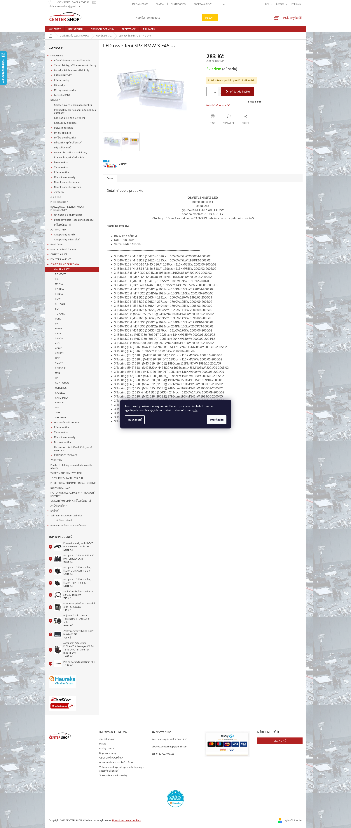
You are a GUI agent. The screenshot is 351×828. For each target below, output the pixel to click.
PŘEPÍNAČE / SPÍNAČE (65, 455)
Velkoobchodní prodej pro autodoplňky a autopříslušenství (121, 769)
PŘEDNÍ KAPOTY (63, 75)
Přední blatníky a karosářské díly (72, 61)
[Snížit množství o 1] (219, 94)
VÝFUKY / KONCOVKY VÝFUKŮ (66, 473)
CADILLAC (60, 393)
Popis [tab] (110, 178)
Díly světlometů (62, 148)
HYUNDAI (59, 289)
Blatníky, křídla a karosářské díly (72, 70)
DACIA (58, 333)
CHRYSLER (60, 417)
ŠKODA (59, 338)
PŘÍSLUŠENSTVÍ (62, 225)
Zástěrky (59, 192)
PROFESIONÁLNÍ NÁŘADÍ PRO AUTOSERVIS (73, 483)
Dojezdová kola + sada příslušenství (74, 220)
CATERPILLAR (62, 398)
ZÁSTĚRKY (56, 460)
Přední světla (61, 172)
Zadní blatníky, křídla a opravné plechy (75, 65)
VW (56, 324)
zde (195, 410)
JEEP (57, 412)
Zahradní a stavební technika (66, 516)
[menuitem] (54, 29)
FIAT (57, 378)
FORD (58, 319)
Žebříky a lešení (63, 521)
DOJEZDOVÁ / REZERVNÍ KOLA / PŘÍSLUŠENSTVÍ (67, 208)
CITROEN (60, 304)
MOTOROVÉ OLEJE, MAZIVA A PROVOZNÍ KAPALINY (72, 494)
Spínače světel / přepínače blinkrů (73, 105)
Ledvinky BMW (62, 95)
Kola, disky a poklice (65, 123)
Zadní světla (61, 167)
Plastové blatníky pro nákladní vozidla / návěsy (71, 466)
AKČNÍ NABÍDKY (58, 506)
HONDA (59, 294)
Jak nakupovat (140, 4)
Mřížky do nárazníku (65, 90)
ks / (280, 740)
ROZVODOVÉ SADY (60, 488)
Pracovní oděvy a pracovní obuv (68, 525)
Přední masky (61, 80)
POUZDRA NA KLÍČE (60, 259)
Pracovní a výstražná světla (69, 157)
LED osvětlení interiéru (66, 422)
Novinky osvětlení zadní (67, 182)
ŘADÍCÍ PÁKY (57, 245)
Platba (160, 4)
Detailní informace (216, 105)
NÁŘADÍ (54, 511)
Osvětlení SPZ (62, 269)
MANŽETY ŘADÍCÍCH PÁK (63, 249)
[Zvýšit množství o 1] (219, 89)
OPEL (58, 358)
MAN (57, 373)
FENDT (58, 328)
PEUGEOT (60, 274)
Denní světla (61, 162)
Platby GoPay (178, 4)
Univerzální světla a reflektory (70, 153)
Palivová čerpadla (64, 128)
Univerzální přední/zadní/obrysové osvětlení (73, 448)
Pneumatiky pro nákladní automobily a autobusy (75, 111)
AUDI (57, 343)
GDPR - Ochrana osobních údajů (116, 762)
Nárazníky (59, 85)
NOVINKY (55, 100)
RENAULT (60, 403)
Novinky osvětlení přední (67, 187)
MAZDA (59, 284)
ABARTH (59, 353)
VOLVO (58, 348)
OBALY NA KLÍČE (58, 254)
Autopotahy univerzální (66, 240)
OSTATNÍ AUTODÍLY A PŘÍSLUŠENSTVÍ (70, 501)
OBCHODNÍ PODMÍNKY (111, 758)
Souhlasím (216, 420)
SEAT (58, 309)
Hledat (210, 17)
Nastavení (135, 420)
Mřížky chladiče (62, 133)
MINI (57, 407)
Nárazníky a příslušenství (67, 143)
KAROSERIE (56, 56)
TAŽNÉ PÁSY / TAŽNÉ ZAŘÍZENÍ (66, 478)
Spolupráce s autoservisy (113, 775)
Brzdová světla (62, 442)
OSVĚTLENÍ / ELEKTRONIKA (65, 264)
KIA (57, 279)
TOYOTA (60, 314)
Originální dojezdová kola (68, 215)
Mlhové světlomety (64, 177)
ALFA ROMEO (62, 383)
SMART (59, 363)
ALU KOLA (55, 197)
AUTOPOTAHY (58, 230)
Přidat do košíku (240, 91)
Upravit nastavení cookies (126, 820)
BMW (57, 299)
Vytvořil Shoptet (294, 820)
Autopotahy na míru (65, 235)
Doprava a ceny (203, 4)
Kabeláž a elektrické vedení (69, 118)
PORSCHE (60, 368)
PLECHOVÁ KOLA (59, 202)
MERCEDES (61, 388)
